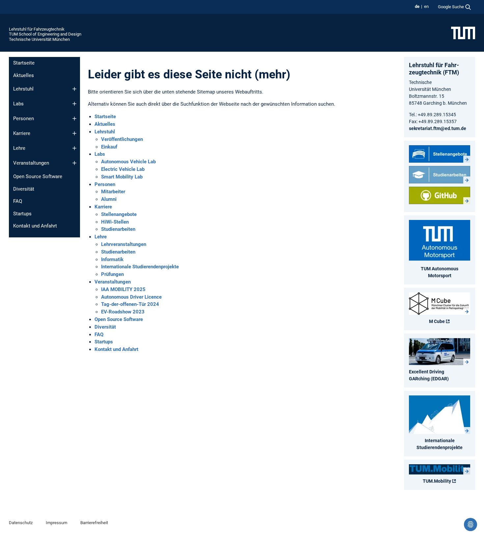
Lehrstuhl (23, 89)
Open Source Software (37, 176)
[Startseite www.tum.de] (463, 33)
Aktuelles (23, 75)
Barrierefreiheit (94, 522)
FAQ (17, 201)
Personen (23, 118)
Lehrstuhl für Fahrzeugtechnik (37, 29)
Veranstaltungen (31, 163)
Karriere (21, 133)
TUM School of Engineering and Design (45, 34)
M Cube (437, 321)
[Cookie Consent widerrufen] (470, 524)
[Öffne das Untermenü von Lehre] (74, 148)
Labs (18, 104)
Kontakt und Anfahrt (35, 226)
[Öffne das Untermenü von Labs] (74, 104)
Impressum (56, 522)
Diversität (23, 189)
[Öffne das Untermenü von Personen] (74, 118)
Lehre (19, 148)
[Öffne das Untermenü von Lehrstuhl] (74, 89)
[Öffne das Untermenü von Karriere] (74, 133)
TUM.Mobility (437, 481)
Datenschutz (21, 522)
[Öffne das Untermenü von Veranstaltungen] (74, 163)
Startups (22, 214)
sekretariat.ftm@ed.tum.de (437, 128)
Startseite (24, 63)
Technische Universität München (39, 39)
